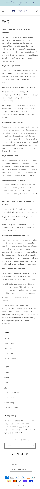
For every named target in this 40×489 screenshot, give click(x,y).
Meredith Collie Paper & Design (17, 485)
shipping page (31, 175)
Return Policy (9, 343)
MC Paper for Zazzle (11, 392)
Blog (6, 382)
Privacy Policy (9, 353)
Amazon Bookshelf (11, 408)
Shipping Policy (9, 348)
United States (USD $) (19, 469)
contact (23, 191)
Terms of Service (10, 358)
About (6, 372)
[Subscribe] (33, 446)
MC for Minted (9, 398)
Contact (7, 377)
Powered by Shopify (29, 485)
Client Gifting (9, 403)
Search (6, 338)
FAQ (5, 387)
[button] (2, 10)
